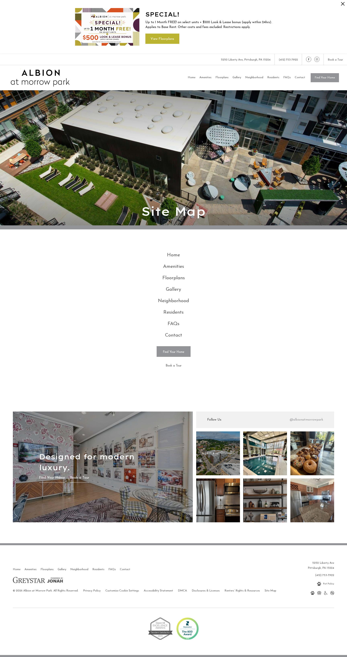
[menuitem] (191, 77)
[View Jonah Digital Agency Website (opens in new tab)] (55, 581)
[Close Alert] (343, 5)
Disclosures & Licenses (206, 590)
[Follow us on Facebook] (308, 59)
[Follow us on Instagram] (316, 59)
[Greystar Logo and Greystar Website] (29, 581)
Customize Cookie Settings (122, 590)
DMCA (182, 590)
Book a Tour (79, 478)
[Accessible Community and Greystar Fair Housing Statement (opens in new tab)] (326, 594)
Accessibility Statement (158, 590)
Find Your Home (325, 77)
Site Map (270, 590)
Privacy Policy (92, 590)
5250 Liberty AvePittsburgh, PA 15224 (321, 566)
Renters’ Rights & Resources (242, 590)
